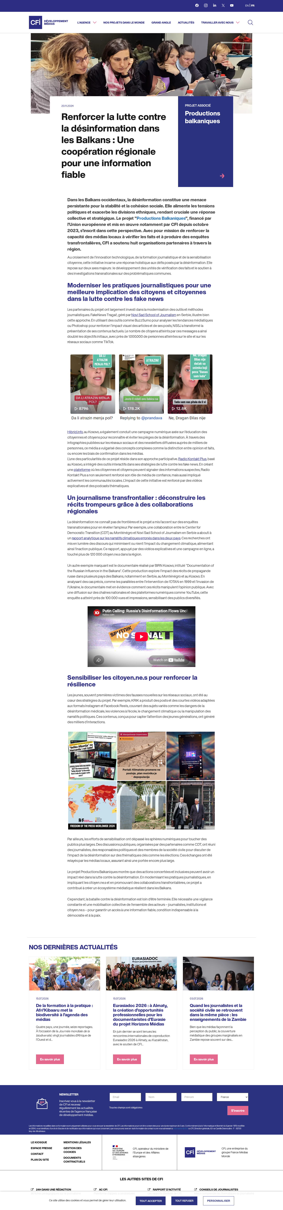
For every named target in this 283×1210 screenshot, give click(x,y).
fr (252, 5)
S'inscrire (237, 1110)
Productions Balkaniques (161, 218)
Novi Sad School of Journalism (153, 314)
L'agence (84, 22)
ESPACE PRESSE (41, 1148)
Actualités (186, 22)
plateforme (82, 469)
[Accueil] (48, 22)
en (247, 5)
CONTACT (37, 1154)
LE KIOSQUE (39, 1142)
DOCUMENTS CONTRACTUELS (74, 1160)
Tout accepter (151, 1201)
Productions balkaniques (202, 117)
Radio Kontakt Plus (192, 458)
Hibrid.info (75, 431)
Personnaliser (218, 1200)
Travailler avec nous (217, 22)
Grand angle (161, 22)
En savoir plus (50, 1059)
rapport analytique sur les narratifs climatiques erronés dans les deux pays (126, 538)
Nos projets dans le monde (124, 22)
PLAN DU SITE (40, 1160)
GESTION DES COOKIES (73, 1150)
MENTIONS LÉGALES (77, 1142)
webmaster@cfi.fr (180, 1128)
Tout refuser (184, 1201)
